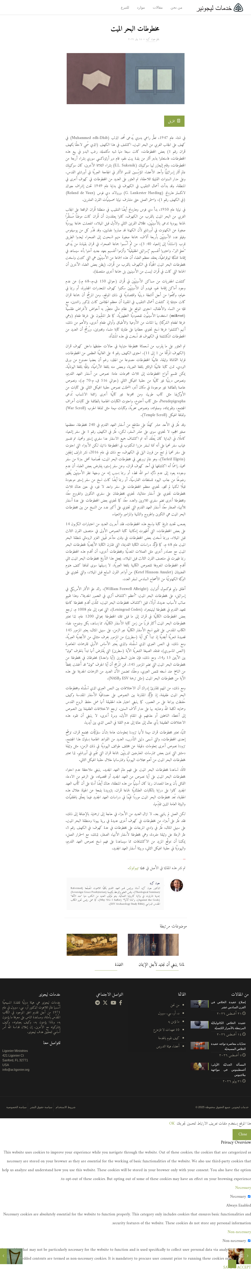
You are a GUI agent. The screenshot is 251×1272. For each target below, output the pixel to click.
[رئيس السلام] (247, 1256)
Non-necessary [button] (239, 1232)
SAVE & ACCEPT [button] (237, 1267)
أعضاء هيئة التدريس (167, 1046)
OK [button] (172, 1123)
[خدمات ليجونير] (219, 7)
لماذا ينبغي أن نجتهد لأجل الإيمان (162, 965)
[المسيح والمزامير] (3, 1256)
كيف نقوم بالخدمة (168, 1038)
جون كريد (151, 39)
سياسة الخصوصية (16, 1107)
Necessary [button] (243, 1188)
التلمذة (119, 965)
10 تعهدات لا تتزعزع (166, 1030)
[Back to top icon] (232, 1264)
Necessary (238, 1196)
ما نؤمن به (173, 1022)
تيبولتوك (134, 868)
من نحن (174, 1005)
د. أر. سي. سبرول (168, 1013)
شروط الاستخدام (65, 1107)
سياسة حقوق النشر (41, 1107)
